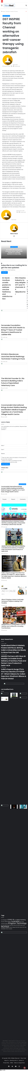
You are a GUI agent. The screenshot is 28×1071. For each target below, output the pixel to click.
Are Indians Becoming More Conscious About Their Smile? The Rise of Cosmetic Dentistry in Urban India (14, 252)
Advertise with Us (14, 1060)
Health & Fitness (6, 15)
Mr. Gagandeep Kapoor (5, 925)
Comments (22, 499)
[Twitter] (1, 1070)
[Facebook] (0, 1070)
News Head (23, 1058)
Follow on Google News (19, 1062)
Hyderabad (15, 921)
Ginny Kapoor (8, 921)
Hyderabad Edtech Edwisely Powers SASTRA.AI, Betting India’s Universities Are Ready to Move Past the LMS (13, 522)
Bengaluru (5, 919)
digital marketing (21, 919)
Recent (13, 499)
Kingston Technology (17, 923)
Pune (25, 927)
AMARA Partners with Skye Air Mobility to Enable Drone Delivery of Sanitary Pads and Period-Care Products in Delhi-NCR (13, 548)
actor (2, 919)
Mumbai (5, 926)
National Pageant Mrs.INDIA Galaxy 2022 (16, 927)
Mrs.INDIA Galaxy (13, 925)
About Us (6, 1060)
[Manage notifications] (24, 1068)
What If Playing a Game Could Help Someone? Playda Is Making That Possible (13, 601)
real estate (3, 928)
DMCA (11, 1062)
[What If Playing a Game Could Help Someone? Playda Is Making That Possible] (14, 590)
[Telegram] (4, 1070)
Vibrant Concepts (9, 928)
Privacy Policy (6, 1062)
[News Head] (9, 5)
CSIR (15, 919)
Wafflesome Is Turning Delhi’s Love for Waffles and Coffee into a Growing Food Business (13, 626)
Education (3, 921)
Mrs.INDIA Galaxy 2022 (20, 925)
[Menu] (2, 5)
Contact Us (21, 1060)
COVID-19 (11, 919)
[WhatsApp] (2, 1070)
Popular (4, 499)
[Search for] (26, 5)
